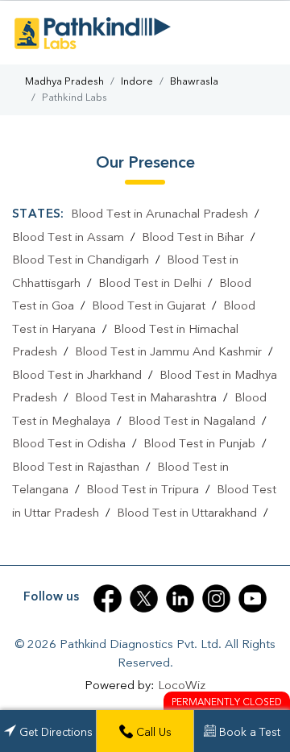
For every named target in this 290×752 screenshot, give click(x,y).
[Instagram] (216, 598)
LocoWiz (181, 686)
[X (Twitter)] (144, 598)
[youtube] (252, 598)
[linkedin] (180, 598)
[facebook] (107, 598)
